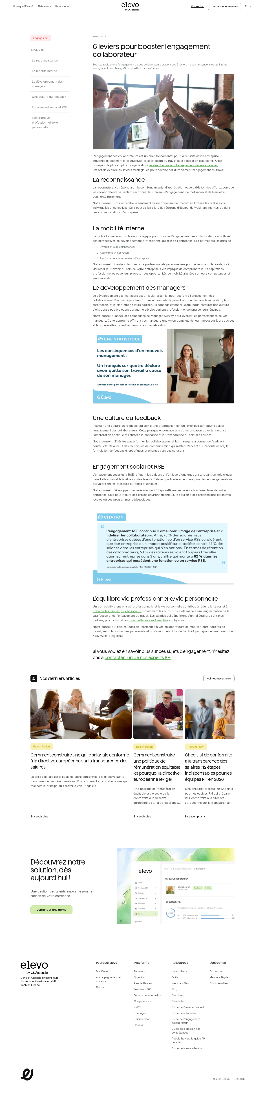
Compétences (142, 1001)
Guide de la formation (184, 1013)
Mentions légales (220, 977)
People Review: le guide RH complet (188, 1040)
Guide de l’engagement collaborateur (186, 1020)
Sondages (140, 1013)
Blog (174, 989)
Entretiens (140, 971)
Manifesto (102, 971)
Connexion (197, 6)
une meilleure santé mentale (148, 620)
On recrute (216, 971)
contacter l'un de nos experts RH (138, 657)
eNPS (137, 1007)
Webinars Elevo (181, 983)
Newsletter (178, 1001)
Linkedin (240, 1078)
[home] (130, 6)
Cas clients (178, 995)
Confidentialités (219, 983)
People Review (143, 983)
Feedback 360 (142, 989)
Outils (175, 977)
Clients (100, 987)
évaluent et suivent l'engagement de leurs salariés (183, 165)
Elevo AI (138, 1024)
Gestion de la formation (148, 995)
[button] (23, 6)
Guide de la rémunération (187, 1048)
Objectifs (139, 977)
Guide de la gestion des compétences (186, 1030)
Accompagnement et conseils (108, 979)
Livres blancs (179, 971)
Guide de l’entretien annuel (188, 1007)
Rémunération (142, 1019)
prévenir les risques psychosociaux (117, 611)
